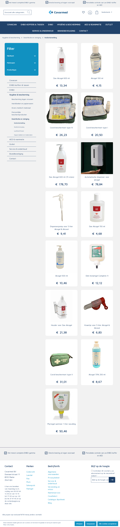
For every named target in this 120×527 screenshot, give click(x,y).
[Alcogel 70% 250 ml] (97, 355)
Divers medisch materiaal (21, 108)
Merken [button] (30, 466)
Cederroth (30, 472)
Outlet (12, 144)
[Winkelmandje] (95, 12)
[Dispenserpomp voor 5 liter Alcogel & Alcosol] (61, 207)
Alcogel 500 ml (61, 276)
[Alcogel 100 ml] (97, 59)
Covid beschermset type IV (61, 128)
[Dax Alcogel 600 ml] (61, 59)
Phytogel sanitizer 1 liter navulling (61, 424)
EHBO (11, 90)
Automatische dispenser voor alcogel (97, 178)
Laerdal (29, 475)
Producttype (11, 70)
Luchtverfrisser (19, 131)
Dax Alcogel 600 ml (61, 78)
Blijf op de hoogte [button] (100, 466)
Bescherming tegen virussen (22, 99)
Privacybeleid (53, 478)
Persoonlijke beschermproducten (19, 113)
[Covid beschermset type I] (97, 108)
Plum (28, 482)
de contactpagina (11, 501)
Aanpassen (91, 524)
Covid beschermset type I (97, 128)
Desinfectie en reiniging (20, 119)
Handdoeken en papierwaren (22, 103)
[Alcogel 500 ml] (61, 257)
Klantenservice (54, 493)
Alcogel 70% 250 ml (97, 374)
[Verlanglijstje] (83, 12)
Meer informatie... (9, 525)
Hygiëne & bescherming (19, 95)
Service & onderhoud (18, 149)
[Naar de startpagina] (58, 12)
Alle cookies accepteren (108, 524)
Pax (28, 478)
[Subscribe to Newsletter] (112, 480)
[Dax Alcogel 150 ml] (97, 207)
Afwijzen (79, 524)
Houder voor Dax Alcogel (61, 325)
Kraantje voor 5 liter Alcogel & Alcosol (97, 326)
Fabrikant (10, 56)
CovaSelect (52, 496)
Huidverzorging (19, 127)
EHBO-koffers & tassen (19, 85)
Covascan (13, 80)
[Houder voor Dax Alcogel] (61, 306)
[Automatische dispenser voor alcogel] (97, 158)
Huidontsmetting (19, 123)
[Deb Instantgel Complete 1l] (97, 257)
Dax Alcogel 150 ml (97, 226)
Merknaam (11, 63)
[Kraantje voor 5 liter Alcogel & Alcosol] (97, 306)
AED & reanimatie (16, 139)
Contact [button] (9, 466)
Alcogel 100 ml (97, 78)
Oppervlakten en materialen (23, 135)
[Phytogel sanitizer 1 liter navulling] (61, 405)
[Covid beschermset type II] (61, 355)
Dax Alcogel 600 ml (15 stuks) (61, 177)
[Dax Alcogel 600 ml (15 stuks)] (61, 158)
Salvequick (30, 485)
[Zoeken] (28, 12)
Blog (50, 503)
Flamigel (29, 489)
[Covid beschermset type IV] (61, 108)
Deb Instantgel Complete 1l (97, 276)
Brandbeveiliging (16, 154)
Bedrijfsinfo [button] (54, 466)
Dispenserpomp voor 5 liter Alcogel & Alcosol (61, 227)
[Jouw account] (89, 12)
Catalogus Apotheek (56, 499)
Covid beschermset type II (61, 374)
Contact (12, 158)
